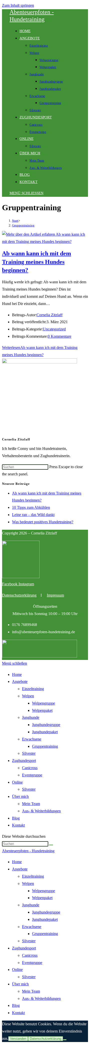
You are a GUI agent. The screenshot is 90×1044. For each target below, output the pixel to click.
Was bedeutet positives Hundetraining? (42, 522)
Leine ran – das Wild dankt (33, 515)
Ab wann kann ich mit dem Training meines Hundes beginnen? (36, 261)
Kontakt (18, 825)
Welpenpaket (42, 710)
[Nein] (64, 1039)
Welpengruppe (43, 703)
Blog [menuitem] (16, 1005)
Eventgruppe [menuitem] (32, 962)
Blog (16, 818)
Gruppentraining (23, 225)
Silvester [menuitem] (29, 941)
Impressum (55, 595)
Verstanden (18, 1039)
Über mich (20, 796)
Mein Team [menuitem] (31, 991)
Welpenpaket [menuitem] (42, 898)
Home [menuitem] (17, 862)
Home (17, 674)
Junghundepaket (45, 732)
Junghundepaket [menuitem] (45, 919)
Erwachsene (31, 739)
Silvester (29, 753)
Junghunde (30, 717)
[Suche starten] (51, 844)
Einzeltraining (33, 689)
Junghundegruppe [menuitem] (46, 912)
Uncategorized (54, 329)
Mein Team (31, 804)
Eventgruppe (32, 775)
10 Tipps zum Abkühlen (31, 507)
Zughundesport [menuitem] (24, 948)
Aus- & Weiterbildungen (41, 811)
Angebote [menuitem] (20, 869)
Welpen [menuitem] (28, 883)
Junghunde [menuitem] (30, 905)
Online (17, 782)
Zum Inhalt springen (18, 5)
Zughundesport (24, 760)
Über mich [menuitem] (20, 984)
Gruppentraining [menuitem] (45, 934)
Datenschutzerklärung (19, 595)
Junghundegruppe (46, 725)
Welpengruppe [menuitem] (43, 891)
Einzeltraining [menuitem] (33, 876)
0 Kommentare (59, 336)
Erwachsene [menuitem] (31, 927)
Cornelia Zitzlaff (49, 315)
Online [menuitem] (17, 969)
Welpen (28, 696)
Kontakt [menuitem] (18, 1013)
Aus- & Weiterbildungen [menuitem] (41, 998)
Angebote (20, 681)
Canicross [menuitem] (30, 955)
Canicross (30, 768)
